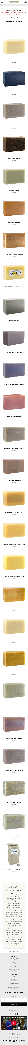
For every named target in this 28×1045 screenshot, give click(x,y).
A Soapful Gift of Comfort (14, 958)
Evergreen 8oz (14, 190)
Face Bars (14, 977)
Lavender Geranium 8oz (14, 416)
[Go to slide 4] (14, 951)
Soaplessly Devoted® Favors (14, 987)
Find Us (14, 961)
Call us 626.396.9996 (13, 1033)
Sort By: (9, 29)
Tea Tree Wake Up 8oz (14, 802)
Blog (14, 962)
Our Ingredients (14, 963)
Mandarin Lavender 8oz (14, 608)
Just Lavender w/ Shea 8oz (14, 352)
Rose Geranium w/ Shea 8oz (14, 738)
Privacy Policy (14, 967)
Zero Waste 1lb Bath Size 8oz (14, 869)
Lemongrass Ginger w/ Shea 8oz (14, 576)
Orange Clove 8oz (14, 673)
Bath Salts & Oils (14, 983)
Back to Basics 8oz (14, 61)
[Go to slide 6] (17, 951)
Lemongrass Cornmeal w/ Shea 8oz (14, 544)
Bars (14, 976)
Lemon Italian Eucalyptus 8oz (14, 512)
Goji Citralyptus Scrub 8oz (14, 254)
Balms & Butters (14, 980)
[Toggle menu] (2, 2)
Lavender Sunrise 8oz (14, 480)
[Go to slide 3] (13, 951)
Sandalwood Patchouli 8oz (14, 770)
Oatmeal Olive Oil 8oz (14, 640)
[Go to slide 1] (10, 951)
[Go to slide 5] (16, 951)
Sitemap (14, 970)
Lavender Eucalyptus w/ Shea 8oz (14, 384)
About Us (14, 959)
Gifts (14, 982)
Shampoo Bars (14, 979)
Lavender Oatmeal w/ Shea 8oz (14, 448)
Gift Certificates (14, 988)
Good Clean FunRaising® (14, 969)
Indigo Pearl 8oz (14, 320)
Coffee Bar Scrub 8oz (14, 158)
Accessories (14, 986)
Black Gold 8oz (14, 93)
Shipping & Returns (14, 966)
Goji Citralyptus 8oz (14, 222)
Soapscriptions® (14, 984)
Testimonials (14, 965)
